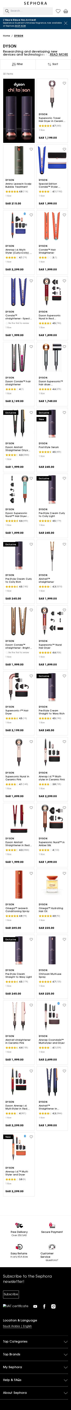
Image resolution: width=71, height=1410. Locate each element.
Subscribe (11, 1294)
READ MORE (59, 54)
